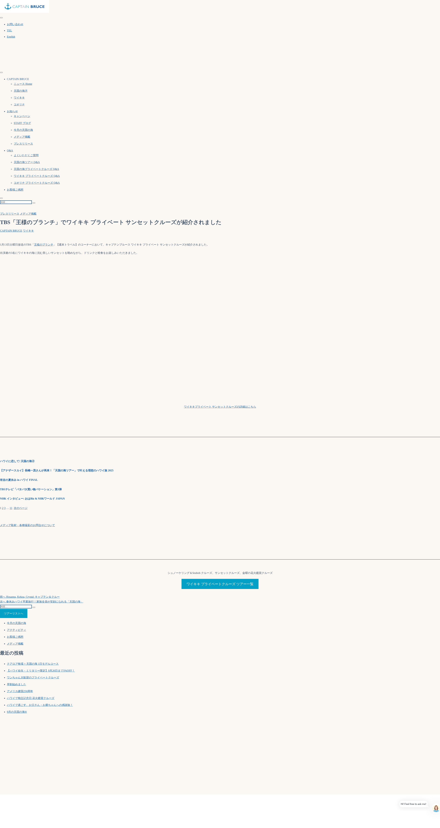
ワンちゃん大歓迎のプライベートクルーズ (33, 677)
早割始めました (16, 684)
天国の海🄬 (21, 90)
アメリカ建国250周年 (20, 691)
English (11, 36)
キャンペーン (22, 116)
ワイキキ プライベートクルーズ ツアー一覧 (220, 584)
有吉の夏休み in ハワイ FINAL (19, 479)
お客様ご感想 (15, 189)
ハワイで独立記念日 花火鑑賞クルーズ (30, 698)
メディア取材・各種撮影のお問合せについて (27, 525)
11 (11, 508)
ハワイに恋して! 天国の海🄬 (17, 461)
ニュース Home (23, 83)
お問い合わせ (15, 24)
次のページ (21, 508)
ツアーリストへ (13, 613)
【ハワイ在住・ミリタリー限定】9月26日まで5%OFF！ (41, 670)
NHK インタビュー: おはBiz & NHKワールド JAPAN (32, 498)
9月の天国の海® (17, 711)
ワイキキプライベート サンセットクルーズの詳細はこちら (220, 406)
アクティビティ (16, 629)
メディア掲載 (22, 136)
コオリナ (19, 104)
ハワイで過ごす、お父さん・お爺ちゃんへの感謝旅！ (40, 705)
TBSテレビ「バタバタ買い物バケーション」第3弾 (31, 489)
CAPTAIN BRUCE (11, 230)
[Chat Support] (436, 807)
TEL (9, 30)
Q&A (10, 150)
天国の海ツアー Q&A (27, 162)
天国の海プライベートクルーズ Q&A (36, 169)
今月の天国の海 (23, 129)
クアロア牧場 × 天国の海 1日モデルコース (33, 663)
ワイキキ (19, 97)
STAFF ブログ (22, 123)
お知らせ (12, 111)
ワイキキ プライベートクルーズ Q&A (37, 175)
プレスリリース (23, 143)
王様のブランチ (43, 244)
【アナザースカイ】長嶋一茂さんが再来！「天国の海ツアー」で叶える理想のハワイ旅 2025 (56, 470)
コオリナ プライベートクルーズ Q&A (37, 182)
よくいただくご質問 (26, 155)
